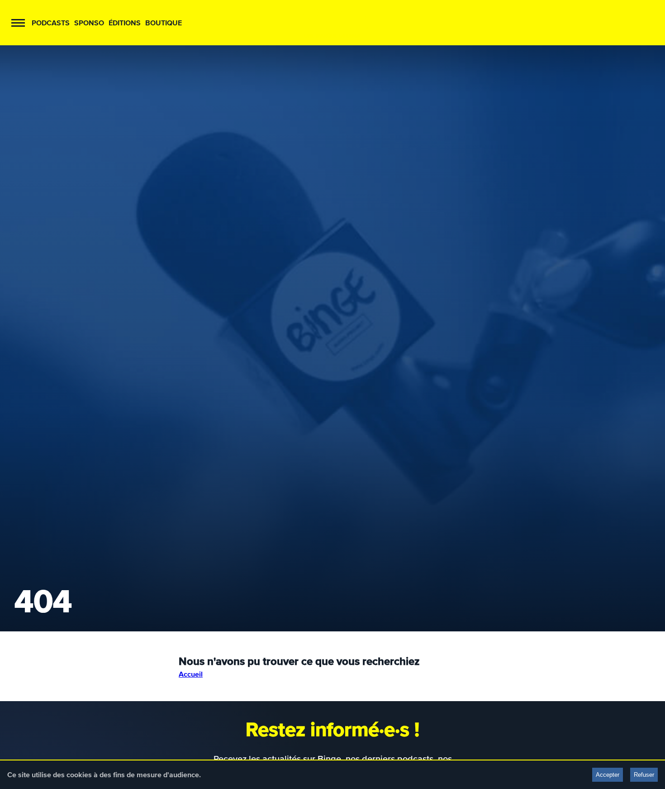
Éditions (125, 23)
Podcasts (51, 23)
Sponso (89, 23)
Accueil (191, 674)
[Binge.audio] (332, 22)
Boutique (163, 23)
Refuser (644, 774)
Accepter (607, 774)
